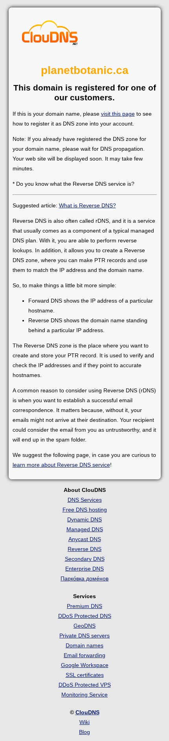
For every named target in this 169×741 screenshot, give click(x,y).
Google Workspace (84, 665)
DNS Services (85, 500)
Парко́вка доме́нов (84, 578)
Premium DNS (84, 606)
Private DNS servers (84, 635)
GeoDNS (84, 626)
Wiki (84, 722)
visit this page (118, 114)
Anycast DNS (84, 539)
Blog (84, 732)
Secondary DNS (85, 559)
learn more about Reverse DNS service (61, 465)
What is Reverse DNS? (87, 205)
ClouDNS (87, 712)
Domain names (84, 645)
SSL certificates (85, 675)
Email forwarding (84, 655)
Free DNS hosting (84, 509)
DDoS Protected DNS (84, 616)
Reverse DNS (84, 549)
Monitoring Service (84, 694)
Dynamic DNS (84, 519)
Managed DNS (84, 529)
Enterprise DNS (84, 568)
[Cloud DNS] (49, 34)
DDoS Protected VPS (85, 685)
